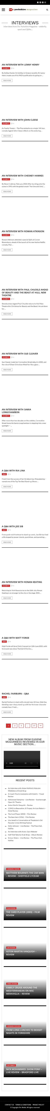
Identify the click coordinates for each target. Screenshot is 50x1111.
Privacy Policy (38, 1105)
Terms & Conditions (23, 1105)
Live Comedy (11, 1065)
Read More (7, 80)
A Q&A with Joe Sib (12, 526)
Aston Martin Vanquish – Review (20, 805)
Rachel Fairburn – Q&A (15, 693)
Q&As (4, 474)
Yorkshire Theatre (13, 869)
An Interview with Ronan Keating (22, 582)
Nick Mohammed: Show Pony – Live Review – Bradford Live (24, 1071)
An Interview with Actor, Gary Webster (22, 832)
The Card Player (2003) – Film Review (22, 814)
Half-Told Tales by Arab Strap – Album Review (25, 835)
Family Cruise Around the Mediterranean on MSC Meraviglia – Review (21, 990)
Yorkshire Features (13, 1026)
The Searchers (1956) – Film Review (21, 817)
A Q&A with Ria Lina (13, 470)
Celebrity (6, 68)
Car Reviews (11, 947)
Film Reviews (11, 908)
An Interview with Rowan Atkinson (23, 231)
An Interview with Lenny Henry (20, 64)
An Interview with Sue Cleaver (20, 353)
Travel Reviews (12, 984)
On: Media (22, 1107)
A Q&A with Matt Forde (15, 637)
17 (34, 726)
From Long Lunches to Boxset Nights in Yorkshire (24, 1031)
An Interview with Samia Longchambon (16, 411)
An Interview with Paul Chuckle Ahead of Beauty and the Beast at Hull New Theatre (25, 292)
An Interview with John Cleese (20, 119)
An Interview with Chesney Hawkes (22, 175)
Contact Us (9, 1105)
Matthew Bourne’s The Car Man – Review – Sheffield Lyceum (25, 874)
